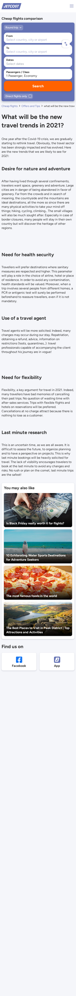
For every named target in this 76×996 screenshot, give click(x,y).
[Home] (11, 6)
